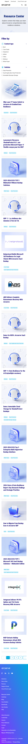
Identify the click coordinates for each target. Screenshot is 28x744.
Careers (3, 720)
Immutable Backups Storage (10, 75)
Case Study (6, 49)
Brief (4, 47)
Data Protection (7, 70)
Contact (3, 725)
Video (4, 56)
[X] (9, 673)
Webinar (5, 59)
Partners (3, 683)
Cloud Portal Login (22, 1)
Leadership (4, 717)
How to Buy (4, 681)
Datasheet (6, 51)
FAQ (2, 709)
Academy (3, 697)
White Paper (6, 61)
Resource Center (5, 694)
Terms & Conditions (6, 742)
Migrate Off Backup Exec (7, 732)
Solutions (3, 678)
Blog (2, 699)
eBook (4, 54)
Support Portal (5, 686)
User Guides (4, 707)
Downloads (13, 1)
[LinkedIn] (5, 673)
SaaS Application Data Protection (12, 73)
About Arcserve (5, 715)
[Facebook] (2, 673)
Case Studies (4, 702)
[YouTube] (12, 673)
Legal (2, 727)
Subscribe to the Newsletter (8, 730)
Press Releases (5, 722)
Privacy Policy (16, 742)
